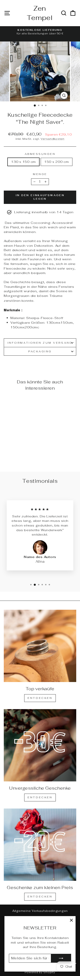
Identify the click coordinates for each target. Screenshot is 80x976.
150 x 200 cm (56, 162)
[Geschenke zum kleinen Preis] (40, 844)
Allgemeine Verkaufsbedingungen (40, 911)
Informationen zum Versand (40, 342)
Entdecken (40, 698)
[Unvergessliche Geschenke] (40, 745)
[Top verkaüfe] (40, 646)
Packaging (40, 351)
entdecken (40, 797)
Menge (40, 174)
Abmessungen (40, 154)
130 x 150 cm (23, 162)
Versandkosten (52, 139)
